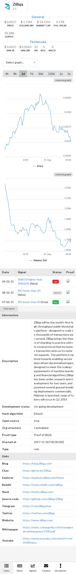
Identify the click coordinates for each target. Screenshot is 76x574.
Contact (46, 570)
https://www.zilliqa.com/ (38, 520)
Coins (6, 570)
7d (31, 73)
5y (69, 73)
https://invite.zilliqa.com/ (38, 492)
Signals (33, 570)
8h (15, 73)
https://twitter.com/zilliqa (39, 513)
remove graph (63, 80)
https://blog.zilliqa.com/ (37, 463)
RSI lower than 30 (29, 290)
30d (40, 73)
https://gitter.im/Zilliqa (37, 470)
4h (7, 73)
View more (9, 308)
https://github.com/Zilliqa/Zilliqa (43, 499)
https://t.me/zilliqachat (37, 506)
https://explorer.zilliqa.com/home (43, 477)
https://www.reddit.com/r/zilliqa (43, 484)
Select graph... (15, 62)
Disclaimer (60, 570)
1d (23, 73)
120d (51, 73)
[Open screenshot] (68, 281)
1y (61, 73)
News (20, 570)
